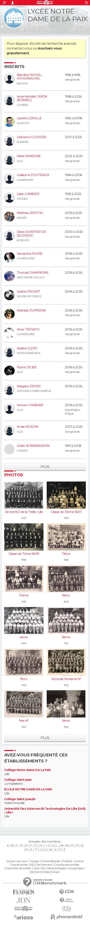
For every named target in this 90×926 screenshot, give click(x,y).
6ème (66, 720)
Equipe (35, 861)
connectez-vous (19, 48)
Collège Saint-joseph (20, 799)
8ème (66, 637)
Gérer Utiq (39, 868)
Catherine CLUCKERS (31, 137)
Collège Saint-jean (18, 780)
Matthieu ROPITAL (30, 213)
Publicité (67, 861)
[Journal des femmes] (23, 892)
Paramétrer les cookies (18, 868)
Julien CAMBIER (28, 194)
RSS (32, 864)
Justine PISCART (28, 291)
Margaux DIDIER (28, 386)
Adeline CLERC (27, 348)
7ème (24, 679)
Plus (45, 467)
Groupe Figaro (76, 868)
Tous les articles (19, 864)
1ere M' (24, 720)
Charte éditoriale (51, 861)
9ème (66, 595)
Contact (79, 861)
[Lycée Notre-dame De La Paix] (13, 17)
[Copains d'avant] (23, 908)
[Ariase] (23, 917)
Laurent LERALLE (29, 118)
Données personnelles (67, 864)
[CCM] (66, 892)
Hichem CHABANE (30, 405)
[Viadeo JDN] (66, 908)
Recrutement (44, 864)
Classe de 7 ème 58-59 (24, 554)
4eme (24, 637)
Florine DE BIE (27, 367)
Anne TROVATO (28, 329)
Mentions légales (56, 868)
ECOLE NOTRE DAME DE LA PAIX (28, 789)
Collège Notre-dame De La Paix (27, 770)
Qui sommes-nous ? (17, 861)
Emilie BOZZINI (28, 427)
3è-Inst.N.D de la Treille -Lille (24, 512)
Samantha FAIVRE (29, 254)
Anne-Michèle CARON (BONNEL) (32, 98)
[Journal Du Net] (23, 900)
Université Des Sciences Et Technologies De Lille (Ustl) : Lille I (44, 810)
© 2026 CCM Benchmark (45, 872)
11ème (66, 554)
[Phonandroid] (66, 917)
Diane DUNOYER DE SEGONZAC (31, 233)
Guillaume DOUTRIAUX (33, 175)
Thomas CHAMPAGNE (33, 272)
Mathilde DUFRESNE (31, 310)
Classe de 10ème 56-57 (66, 512)
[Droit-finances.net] (66, 900)
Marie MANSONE (29, 156)
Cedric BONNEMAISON (33, 446)
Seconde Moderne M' (66, 679)
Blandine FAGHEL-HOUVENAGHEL (29, 77)
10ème (24, 595)
